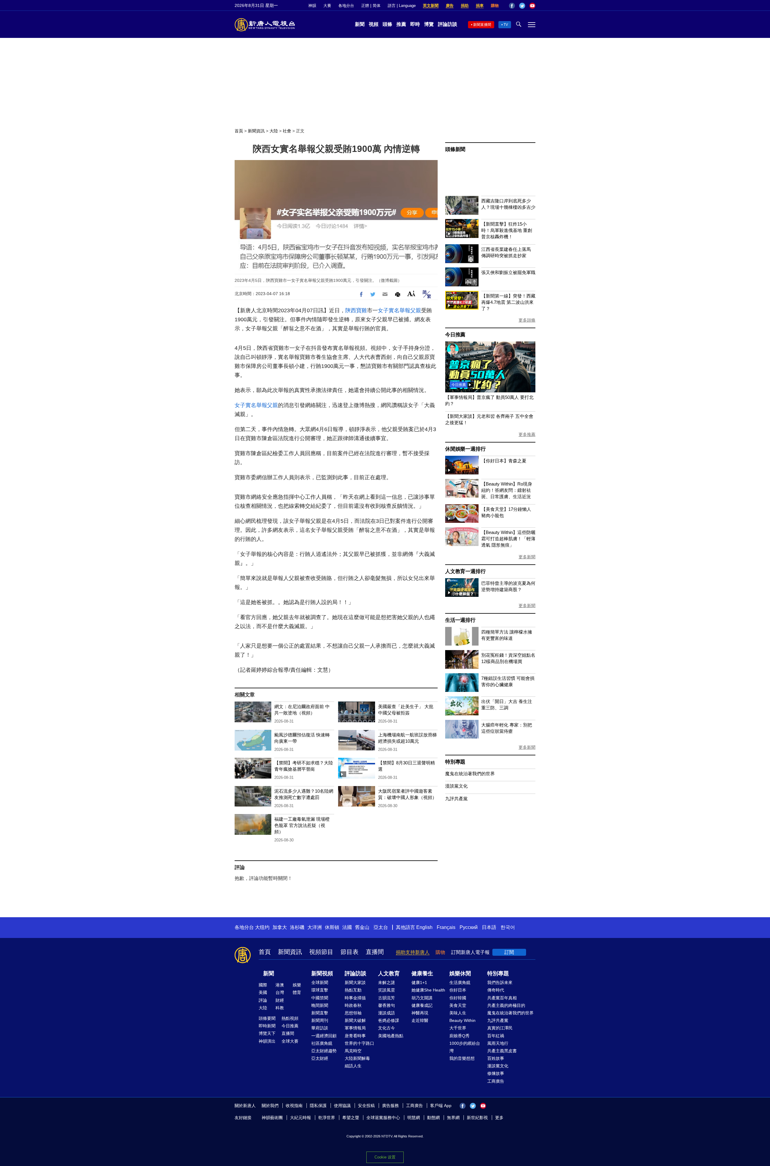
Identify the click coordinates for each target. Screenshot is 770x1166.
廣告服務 (390, 1105)
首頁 (239, 130)
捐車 (480, 5)
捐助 (465, 5)
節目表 (349, 952)
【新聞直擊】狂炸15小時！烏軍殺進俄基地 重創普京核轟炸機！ (506, 230)
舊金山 (362, 927)
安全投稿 (366, 1105)
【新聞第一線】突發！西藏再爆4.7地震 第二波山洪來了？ (508, 302)
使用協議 (342, 1105)
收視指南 (294, 1105)
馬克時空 (353, 1050)
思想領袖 (353, 1012)
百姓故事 (495, 1058)
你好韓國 (457, 997)
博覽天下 (267, 1033)
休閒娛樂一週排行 (465, 449)
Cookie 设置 (385, 1157)
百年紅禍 (495, 1035)
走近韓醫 (419, 1020)
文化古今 (386, 1028)
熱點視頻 (290, 1018)
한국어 (507, 927)
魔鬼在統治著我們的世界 (470, 773)
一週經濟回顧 (324, 1035)
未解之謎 (386, 982)
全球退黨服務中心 (383, 1117)
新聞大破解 (355, 1020)
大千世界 (457, 1028)
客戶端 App (440, 1105)
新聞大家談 (355, 982)
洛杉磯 (297, 927)
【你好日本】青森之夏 (503, 460)
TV (506, 25)
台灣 (280, 992)
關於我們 (270, 1105)
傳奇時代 (495, 990)
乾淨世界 (326, 1117)
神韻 (312, 5)
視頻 (373, 24)
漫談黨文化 (456, 785)
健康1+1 (419, 982)
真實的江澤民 (500, 1028)
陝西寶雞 (356, 310)
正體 (365, 5)
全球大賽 (290, 1041)
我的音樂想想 (462, 1058)
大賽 (327, 5)
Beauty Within (462, 1020)
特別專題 (455, 762)
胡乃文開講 (422, 997)
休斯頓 (332, 927)
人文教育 (389, 973)
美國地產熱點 (390, 1035)
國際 (263, 984)
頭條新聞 (455, 149)
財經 (280, 1000)
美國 (263, 992)
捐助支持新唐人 (413, 952)
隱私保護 (318, 1105)
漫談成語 (386, 1012)
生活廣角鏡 (459, 982)
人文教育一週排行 (465, 571)
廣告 (450, 5)
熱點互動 (353, 990)
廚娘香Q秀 (459, 1035)
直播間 (375, 952)
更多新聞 (527, 556)
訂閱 (509, 952)
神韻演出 (267, 1041)
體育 (297, 992)
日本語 (489, 927)
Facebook (512, 6)
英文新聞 (431, 5)
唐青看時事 (355, 1035)
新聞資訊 (256, 130)
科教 (280, 1007)
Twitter (522, 6)
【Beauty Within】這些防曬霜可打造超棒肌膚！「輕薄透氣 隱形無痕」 (508, 539)
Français (446, 927)
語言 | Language (402, 5)
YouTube (532, 6)
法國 (347, 927)
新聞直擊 (319, 1012)
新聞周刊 (319, 1020)
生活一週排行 (460, 620)
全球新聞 (319, 982)
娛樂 (297, 984)
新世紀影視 (477, 1117)
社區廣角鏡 (321, 1043)
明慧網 (413, 1117)
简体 (376, 5)
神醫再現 (419, 1012)
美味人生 (457, 1012)
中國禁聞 (319, 997)
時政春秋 (353, 1005)
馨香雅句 (386, 1005)
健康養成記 (422, 1005)
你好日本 (457, 990)
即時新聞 (267, 1025)
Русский (469, 927)
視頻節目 (321, 952)
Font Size (411, 293)
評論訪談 (447, 24)
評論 (263, 1000)
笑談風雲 (386, 990)
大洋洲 (314, 927)
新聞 (360, 24)
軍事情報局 (355, 1028)
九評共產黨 (456, 798)
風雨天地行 (497, 1043)
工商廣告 (495, 1081)
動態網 (433, 1117)
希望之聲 (350, 1117)
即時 (415, 24)
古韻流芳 (386, 997)
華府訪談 (319, 1028)
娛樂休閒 (460, 973)
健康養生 (422, 973)
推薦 (401, 24)
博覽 (429, 24)
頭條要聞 (267, 1018)
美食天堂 (457, 1005)
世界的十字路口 (359, 1043)
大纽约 (262, 927)
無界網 (453, 1117)
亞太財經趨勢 (324, 1050)
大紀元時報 (300, 1117)
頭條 (387, 24)
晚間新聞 (319, 1005)
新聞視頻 (322, 973)
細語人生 (353, 1065)
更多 (499, 1117)
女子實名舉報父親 (399, 310)
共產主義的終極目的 (506, 1005)
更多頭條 (527, 320)
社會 (287, 130)
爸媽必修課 (388, 1020)
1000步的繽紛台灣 (464, 1047)
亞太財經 (319, 1058)
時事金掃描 (355, 997)
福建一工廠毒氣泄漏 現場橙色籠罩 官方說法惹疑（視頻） (302, 825)
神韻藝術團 (272, 1117)
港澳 (280, 984)
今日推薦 (455, 335)
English (424, 927)
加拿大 (280, 927)
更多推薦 (527, 434)
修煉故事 (495, 1073)
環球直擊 (319, 990)
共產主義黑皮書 (502, 1050)
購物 (495, 5)
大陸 (274, 130)
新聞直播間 (482, 25)
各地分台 (346, 5)
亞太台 (381, 927)
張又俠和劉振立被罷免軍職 (508, 272)
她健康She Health (428, 990)
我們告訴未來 (500, 982)
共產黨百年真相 (502, 997)
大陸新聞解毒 (357, 1058)
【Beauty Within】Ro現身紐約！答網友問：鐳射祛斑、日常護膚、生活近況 (506, 490)
